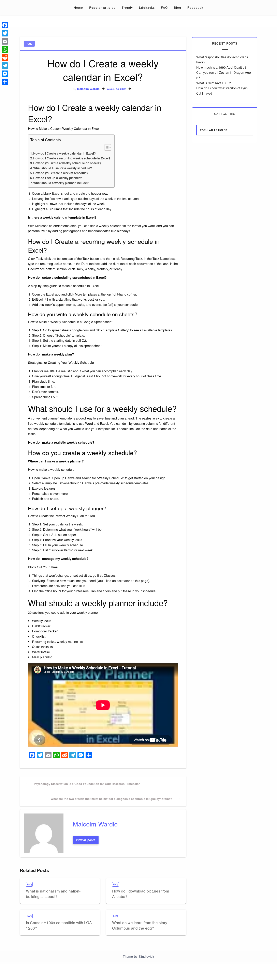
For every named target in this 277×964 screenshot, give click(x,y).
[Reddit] (5, 57)
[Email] (5, 41)
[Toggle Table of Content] (105, 147)
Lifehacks (147, 7)
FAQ (164, 7)
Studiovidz (146, 957)
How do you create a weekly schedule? (60, 173)
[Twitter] (5, 33)
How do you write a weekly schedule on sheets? (67, 163)
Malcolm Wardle (88, 89)
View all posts (85, 840)
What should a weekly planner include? (61, 183)
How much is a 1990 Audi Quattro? (221, 67)
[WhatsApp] (5, 49)
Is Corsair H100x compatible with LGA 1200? (59, 925)
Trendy (127, 7)
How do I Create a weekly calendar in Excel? (64, 153)
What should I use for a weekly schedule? (62, 168)
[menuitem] (78, 7)
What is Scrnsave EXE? (213, 83)
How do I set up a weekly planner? (57, 178)
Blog (177, 7)
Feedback (195, 7)
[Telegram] (5, 66)
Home (78, 7)
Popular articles (102, 7)
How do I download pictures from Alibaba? (140, 893)
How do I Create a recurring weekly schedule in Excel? (71, 158)
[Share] (5, 82)
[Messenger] (5, 74)
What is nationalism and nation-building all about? (53, 893)
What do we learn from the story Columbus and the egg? (139, 925)
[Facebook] (5, 25)
